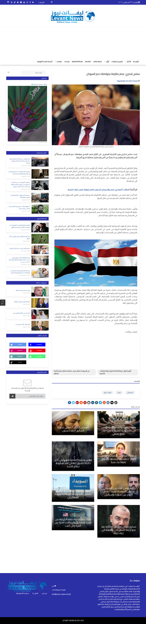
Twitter (20, 344)
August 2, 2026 (26, 211)
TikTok (20, 362)
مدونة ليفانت (97, 61)
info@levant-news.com (60, 594)
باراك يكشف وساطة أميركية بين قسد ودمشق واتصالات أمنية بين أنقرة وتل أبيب (73, 522)
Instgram (20, 350)
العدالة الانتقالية (77, 61)
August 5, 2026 (26, 200)
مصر (119, 392)
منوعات (59, 61)
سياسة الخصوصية (22, 593)
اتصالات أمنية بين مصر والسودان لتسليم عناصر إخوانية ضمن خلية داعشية (98, 189)
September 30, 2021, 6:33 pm (127, 81)
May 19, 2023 (26, 293)
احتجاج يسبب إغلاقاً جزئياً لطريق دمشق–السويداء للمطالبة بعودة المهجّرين (73, 494)
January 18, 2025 (42, 142)
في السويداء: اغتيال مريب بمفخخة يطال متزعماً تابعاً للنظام (71, 372)
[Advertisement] (73, 42)
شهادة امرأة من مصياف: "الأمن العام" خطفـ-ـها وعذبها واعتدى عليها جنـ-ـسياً (118, 458)
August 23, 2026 (25, 165)
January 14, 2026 (25, 251)
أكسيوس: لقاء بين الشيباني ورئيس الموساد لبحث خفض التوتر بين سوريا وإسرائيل (119, 491)
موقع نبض (39, 356)
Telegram (20, 356)
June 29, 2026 (26, 241)
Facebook (39, 344)
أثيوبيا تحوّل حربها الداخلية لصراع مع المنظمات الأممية (115, 372)
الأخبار (129, 61)
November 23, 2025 (24, 275)
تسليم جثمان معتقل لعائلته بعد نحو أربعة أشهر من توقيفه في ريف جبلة (118, 529)
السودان (130, 392)
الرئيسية (136, 61)
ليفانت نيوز (107, 392)
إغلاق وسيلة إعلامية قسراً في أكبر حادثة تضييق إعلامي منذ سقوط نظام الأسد (73, 463)
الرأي (107, 61)
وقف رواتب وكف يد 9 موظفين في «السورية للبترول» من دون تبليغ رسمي (118, 430)
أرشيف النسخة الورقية (44, 61)
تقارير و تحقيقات (117, 61)
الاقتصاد (88, 61)
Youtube (39, 350)
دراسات (67, 61)
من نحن (44, 593)
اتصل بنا (35, 593)
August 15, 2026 (25, 176)
